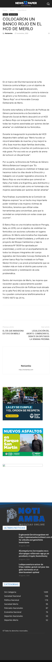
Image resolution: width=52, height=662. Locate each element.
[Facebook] (5, 39)
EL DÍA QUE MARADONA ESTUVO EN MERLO (13, 332)
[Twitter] (11, 39)
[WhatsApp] (23, 39)
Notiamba (9, 33)
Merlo (12, 10)
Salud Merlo (21, 10)
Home (5, 10)
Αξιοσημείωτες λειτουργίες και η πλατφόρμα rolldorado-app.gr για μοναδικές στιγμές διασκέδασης (34, 553)
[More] (30, 39)
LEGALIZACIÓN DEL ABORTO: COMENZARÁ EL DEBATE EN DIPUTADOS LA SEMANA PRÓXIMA (37, 335)
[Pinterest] (17, 39)
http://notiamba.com (26, 370)
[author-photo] (26, 362)
